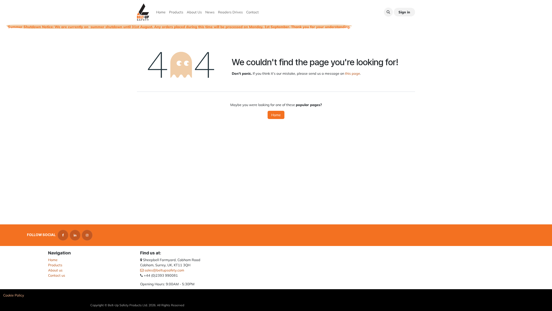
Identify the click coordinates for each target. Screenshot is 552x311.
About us (55, 270)
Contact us (56, 275)
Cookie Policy (13, 295)
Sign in (404, 12)
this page (352, 73)
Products (55, 265)
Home (276, 115)
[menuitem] (160, 12)
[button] (388, 12)
